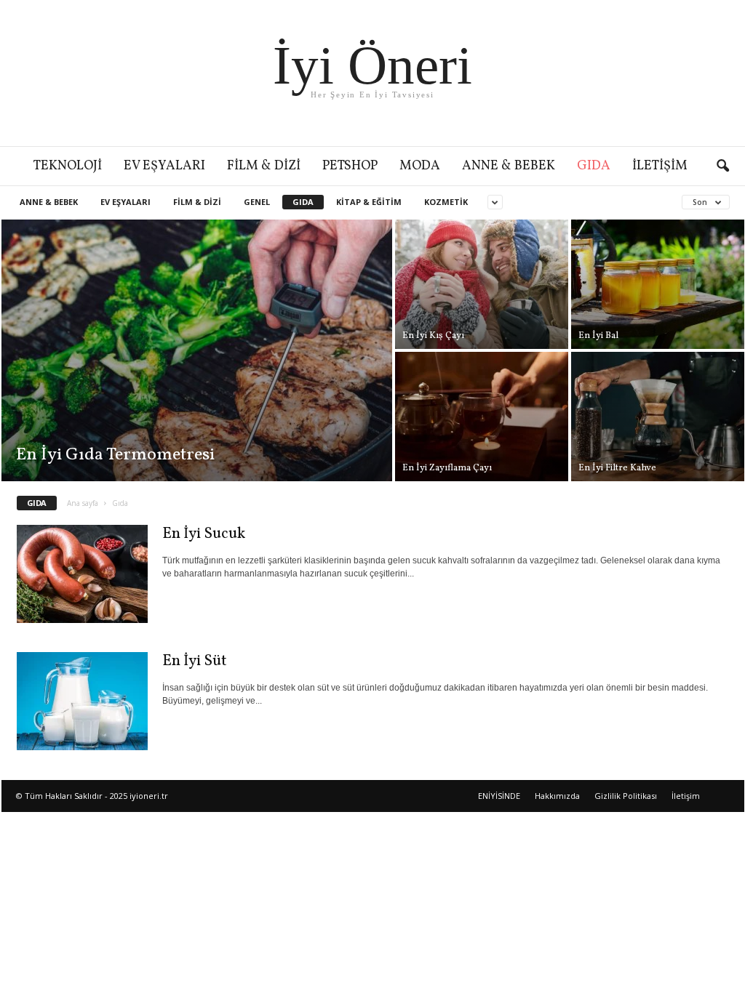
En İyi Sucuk (203, 533)
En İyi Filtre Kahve (617, 468)
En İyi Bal (598, 335)
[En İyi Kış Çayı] (481, 284)
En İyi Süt (194, 661)
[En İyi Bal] (657, 284)
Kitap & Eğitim (369, 201)
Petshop (350, 166)
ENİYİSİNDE (499, 795)
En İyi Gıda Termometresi (115, 455)
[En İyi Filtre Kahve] (657, 416)
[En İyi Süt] (82, 701)
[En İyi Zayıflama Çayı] (481, 416)
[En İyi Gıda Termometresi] (196, 350)
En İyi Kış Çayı (433, 335)
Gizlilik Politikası (625, 795)
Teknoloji (67, 166)
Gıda (593, 166)
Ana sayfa (82, 503)
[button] (722, 166)
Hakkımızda (557, 795)
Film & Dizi (263, 166)
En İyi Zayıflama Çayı (447, 468)
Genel (257, 201)
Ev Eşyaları (164, 166)
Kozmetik (446, 201)
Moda (419, 166)
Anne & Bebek (508, 166)
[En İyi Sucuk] (82, 574)
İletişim (660, 166)
